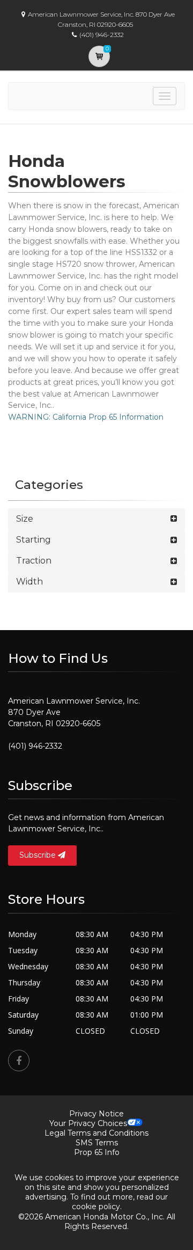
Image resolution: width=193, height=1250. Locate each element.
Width (29, 581)
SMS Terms (97, 1142)
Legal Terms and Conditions (96, 1133)
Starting (33, 540)
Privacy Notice (96, 1114)
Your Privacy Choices (88, 1123)
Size (24, 519)
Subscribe (38, 855)
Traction (33, 560)
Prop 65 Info (97, 1152)
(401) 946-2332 (35, 746)
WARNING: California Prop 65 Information (86, 417)
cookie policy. (97, 1206)
